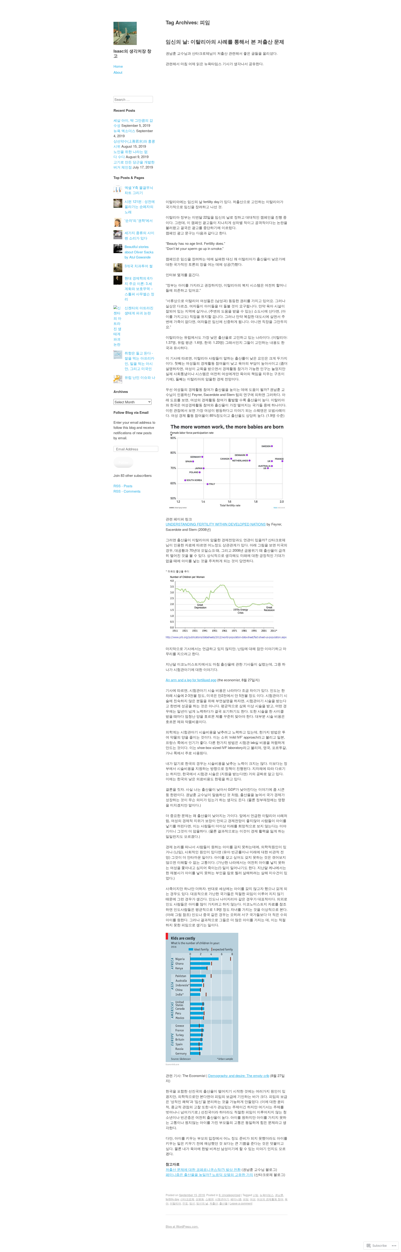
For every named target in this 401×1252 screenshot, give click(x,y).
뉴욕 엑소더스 (124, 130)
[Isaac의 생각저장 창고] (125, 45)
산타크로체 (187, 1199)
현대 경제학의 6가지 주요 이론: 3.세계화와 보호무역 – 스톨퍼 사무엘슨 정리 (139, 288)
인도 (185, 1203)
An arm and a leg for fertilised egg (191, 679)
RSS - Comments (127, 491)
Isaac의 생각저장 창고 (132, 53)
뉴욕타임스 (267, 1195)
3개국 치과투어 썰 (139, 265)
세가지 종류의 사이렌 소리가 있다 (139, 235)
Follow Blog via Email (131, 412)
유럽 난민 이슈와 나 (140, 377)
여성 (252, 1199)
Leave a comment (241, 1203)
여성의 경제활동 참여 (270, 1199)
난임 (255, 1195)
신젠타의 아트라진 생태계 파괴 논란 (139, 310)
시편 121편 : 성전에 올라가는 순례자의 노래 (140, 206)
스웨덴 (209, 1199)
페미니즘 (236, 1199)
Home (118, 66)
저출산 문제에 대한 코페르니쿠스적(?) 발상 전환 (203, 1169)
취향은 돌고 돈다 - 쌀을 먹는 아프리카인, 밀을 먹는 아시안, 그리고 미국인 (139, 360)
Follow (123, 462)
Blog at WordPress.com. (182, 1226)
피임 (246, 1199)
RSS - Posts (123, 485)
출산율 (223, 1203)
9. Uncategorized (229, 1195)
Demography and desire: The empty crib (238, 1075)
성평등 (200, 1199)
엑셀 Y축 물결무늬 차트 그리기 (139, 190)
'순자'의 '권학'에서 (139, 220)
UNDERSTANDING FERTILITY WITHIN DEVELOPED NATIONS (216, 524)
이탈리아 (175, 1203)
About (117, 72)
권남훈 (279, 1195)
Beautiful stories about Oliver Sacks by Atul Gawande (139, 251)
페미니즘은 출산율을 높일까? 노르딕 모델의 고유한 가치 (209, 1174)
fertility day (172, 1199)
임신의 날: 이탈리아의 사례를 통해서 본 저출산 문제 (225, 41)
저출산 (214, 1203)
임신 (192, 1203)
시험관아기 (222, 1199)
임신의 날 (202, 1203)
